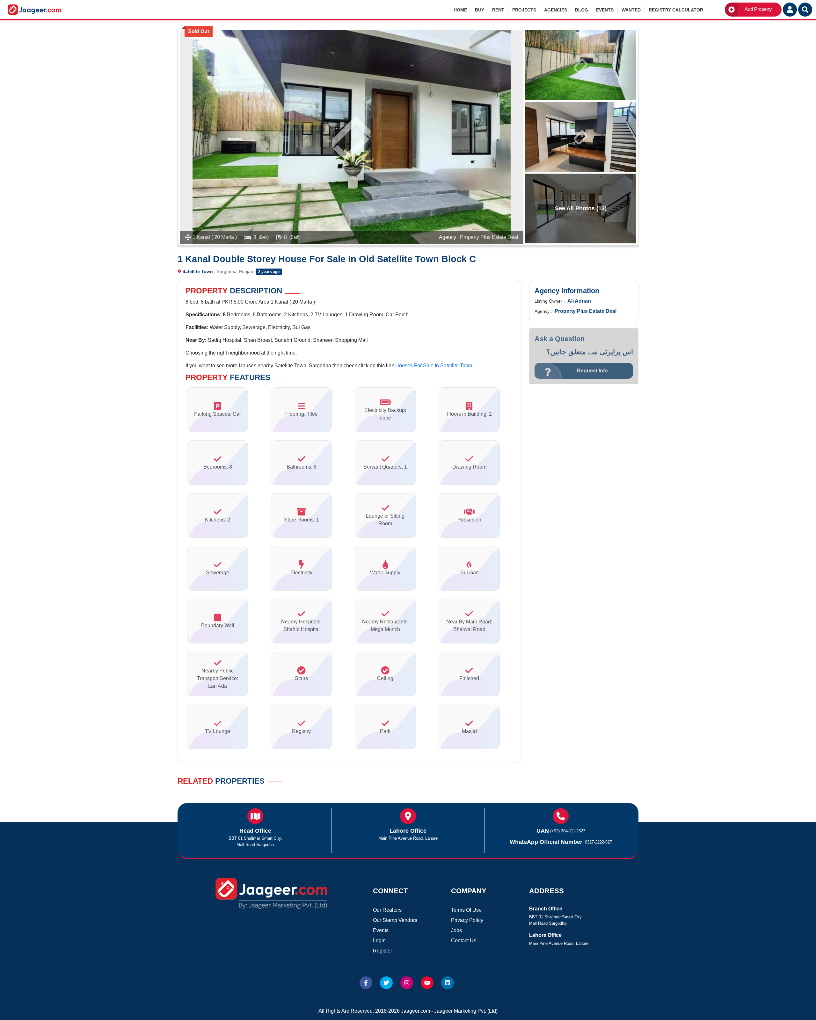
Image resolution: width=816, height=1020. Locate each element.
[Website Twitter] (386, 982)
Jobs (456, 930)
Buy (479, 9)
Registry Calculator (676, 9)
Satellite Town (197, 271)
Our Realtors (387, 910)
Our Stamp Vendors (395, 920)
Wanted (631, 9)
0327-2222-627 (598, 842)
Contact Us (463, 940)
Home (460, 9)
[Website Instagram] (406, 982)
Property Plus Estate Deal (489, 237)
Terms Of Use (466, 910)
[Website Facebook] (366, 982)
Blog (581, 9)
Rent (498, 9)
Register (382, 950)
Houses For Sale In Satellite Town (433, 365)
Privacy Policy (467, 920)
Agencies (555, 9)
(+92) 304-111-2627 (567, 831)
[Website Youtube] (427, 982)
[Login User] (790, 10)
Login (379, 940)
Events (605, 9)
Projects (524, 9)
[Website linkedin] (447, 982)
